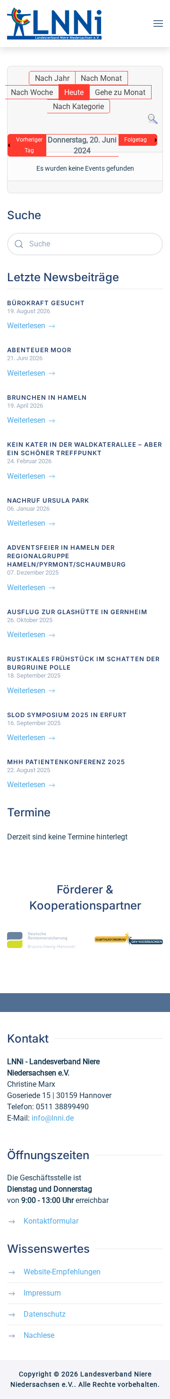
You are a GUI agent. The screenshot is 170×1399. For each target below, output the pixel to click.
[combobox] (85, 244)
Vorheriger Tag (29, 145)
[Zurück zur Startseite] (54, 23)
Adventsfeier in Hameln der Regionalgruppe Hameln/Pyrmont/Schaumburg (66, 556)
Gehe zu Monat (120, 92)
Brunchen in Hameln (47, 397)
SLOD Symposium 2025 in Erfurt (67, 715)
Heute (74, 92)
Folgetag (135, 139)
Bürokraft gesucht (46, 303)
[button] (158, 23)
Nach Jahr (52, 78)
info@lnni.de (53, 1118)
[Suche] (153, 118)
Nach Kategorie (78, 106)
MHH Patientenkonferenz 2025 (66, 762)
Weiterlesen (27, 325)
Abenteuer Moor (39, 350)
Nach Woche (32, 92)
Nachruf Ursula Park (48, 500)
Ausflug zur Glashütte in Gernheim (77, 612)
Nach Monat (101, 78)
